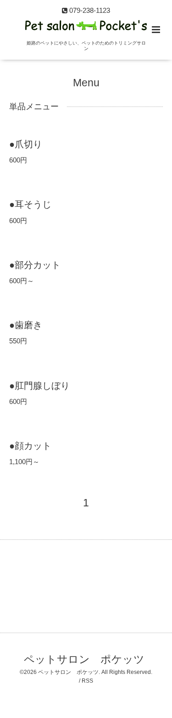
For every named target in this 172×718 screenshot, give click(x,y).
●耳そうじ (30, 204)
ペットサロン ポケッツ (84, 659)
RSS (87, 681)
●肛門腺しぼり (39, 385)
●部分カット (35, 265)
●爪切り (25, 144)
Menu (86, 83)
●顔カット (30, 446)
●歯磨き (25, 325)
